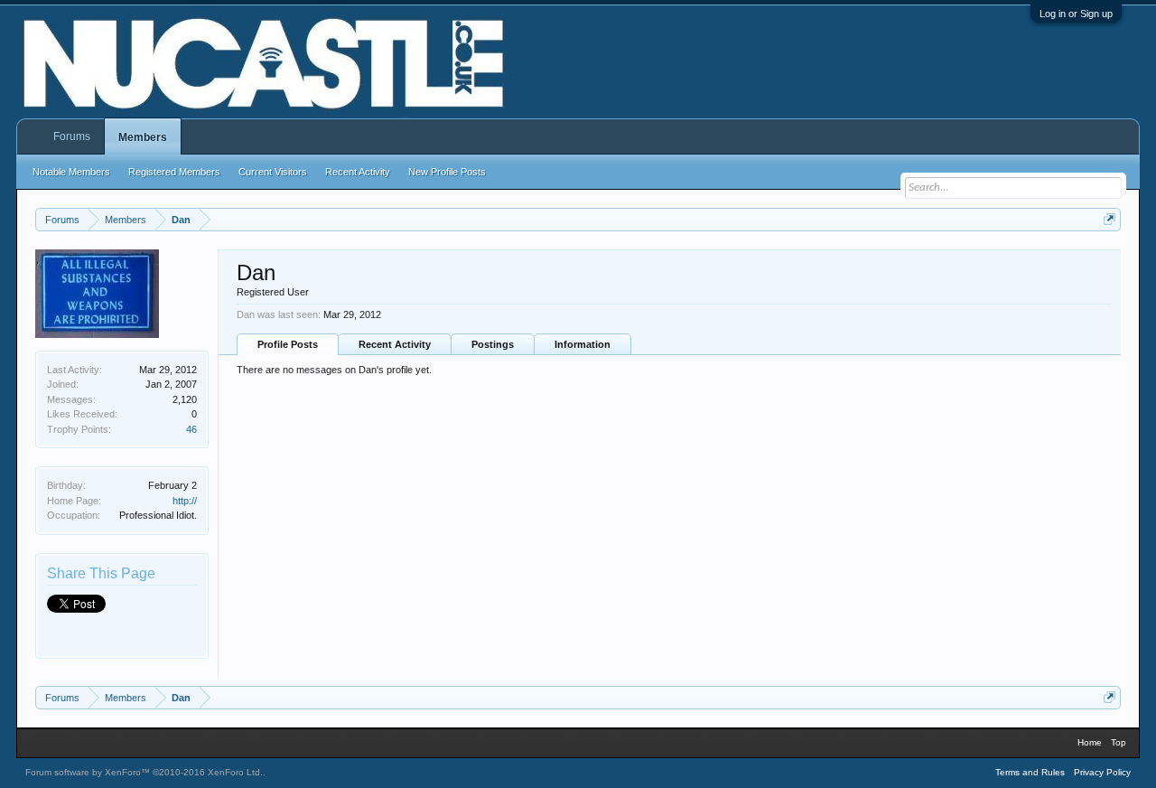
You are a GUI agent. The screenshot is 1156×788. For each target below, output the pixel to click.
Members (142, 137)
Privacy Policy (1102, 772)
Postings (492, 344)
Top (1118, 742)
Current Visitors (272, 171)
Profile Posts (287, 344)
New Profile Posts (447, 171)
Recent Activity (395, 344)
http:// (184, 500)
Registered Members (174, 171)
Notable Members (71, 171)
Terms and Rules (1030, 772)
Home (1089, 742)
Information (583, 344)
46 (191, 429)
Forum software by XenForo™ (144, 772)
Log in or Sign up (1076, 13)
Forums (71, 136)
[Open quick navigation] (1109, 219)
